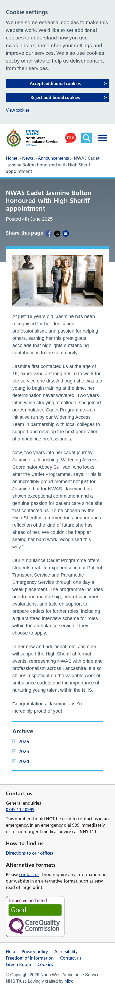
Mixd (69, 981)
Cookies (45, 964)
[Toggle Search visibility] (86, 138)
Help (10, 951)
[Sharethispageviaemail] (66, 233)
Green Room (18, 964)
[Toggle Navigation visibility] (102, 138)
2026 (23, 741)
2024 (23, 761)
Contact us (70, 958)
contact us (29, 874)
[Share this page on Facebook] (48, 233)
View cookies (17, 110)
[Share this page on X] (57, 233)
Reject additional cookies (55, 97)
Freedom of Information (30, 958)
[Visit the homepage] (32, 138)
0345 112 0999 (20, 809)
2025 (23, 751)
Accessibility (66, 951)
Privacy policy (35, 951)
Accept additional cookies (55, 83)
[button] (70, 138)
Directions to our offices (29, 853)
